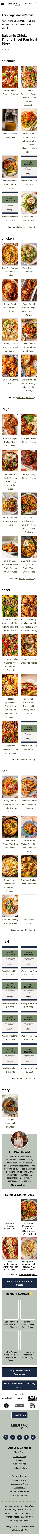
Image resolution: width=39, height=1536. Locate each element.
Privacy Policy (19, 1480)
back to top (19, 1415)
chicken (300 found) (26, 397)
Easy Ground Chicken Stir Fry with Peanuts (29, 347)
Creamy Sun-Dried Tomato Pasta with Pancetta (28, 804)
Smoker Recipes (19, 1468)
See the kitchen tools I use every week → (19, 1385)
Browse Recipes (19, 1496)
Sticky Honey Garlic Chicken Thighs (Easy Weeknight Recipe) (10, 481)
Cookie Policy (20, 1488)
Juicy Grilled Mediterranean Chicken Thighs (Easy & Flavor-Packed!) (29, 525)
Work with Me (19, 1464)
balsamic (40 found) (26, 227)
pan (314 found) (28, 930)
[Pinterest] (26, 1437)
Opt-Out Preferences (19, 1491)
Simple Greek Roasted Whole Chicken (10, 307)
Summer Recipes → (28, 1274)
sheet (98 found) (27, 760)
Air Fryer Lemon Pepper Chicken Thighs (10, 521)
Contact (19, 1460)
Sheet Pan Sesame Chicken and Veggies (10, 749)
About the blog (19, 1456)
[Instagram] (5, 1437)
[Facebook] (12, 1437)
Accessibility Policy (19, 1484)
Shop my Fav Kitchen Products (19, 1372)
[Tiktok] (33, 1437)
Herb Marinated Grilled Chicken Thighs (10, 184)
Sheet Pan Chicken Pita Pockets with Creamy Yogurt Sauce (28, 706)
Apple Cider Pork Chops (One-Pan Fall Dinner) (10, 844)
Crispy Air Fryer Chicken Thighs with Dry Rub (10, 442)
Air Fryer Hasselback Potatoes (10, 1123)
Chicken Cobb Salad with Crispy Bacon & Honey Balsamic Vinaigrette (28, 97)
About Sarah (19, 1452)
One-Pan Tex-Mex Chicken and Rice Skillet (10, 271)
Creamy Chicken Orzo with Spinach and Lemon (10, 347)
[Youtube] (19, 1437)
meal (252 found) (27, 1078)
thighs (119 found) (27, 578)
